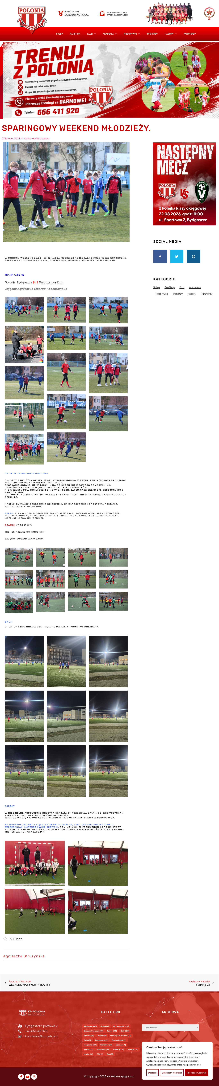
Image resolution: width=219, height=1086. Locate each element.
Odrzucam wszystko (172, 1072)
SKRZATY (106, 1045)
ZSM (100, 1054)
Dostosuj (152, 1072)
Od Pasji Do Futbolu (120, 1035)
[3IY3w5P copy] (36, 20)
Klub (125, 1031)
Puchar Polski (119, 1040)
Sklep (59, 34)
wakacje (133, 1049)
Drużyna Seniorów (93, 1031)
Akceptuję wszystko (196, 1072)
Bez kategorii (121, 1026)
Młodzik (89, 1035)
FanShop (75, 34)
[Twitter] (177, 256)
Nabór (102, 1035)
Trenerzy (152, 34)
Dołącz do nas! (71, 12)
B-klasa (105, 1026)
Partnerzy (190, 34)
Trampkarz (103, 1049)
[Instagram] (193, 256)
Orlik (88, 1040)
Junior (112, 1031)
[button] (91, 34)
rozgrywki (90, 1045)
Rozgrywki (130, 34)
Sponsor (121, 1045)
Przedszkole (101, 1040)
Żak (110, 1054)
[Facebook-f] (160, 256)
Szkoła (88, 1049)
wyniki (88, 1054)
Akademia (108, 34)
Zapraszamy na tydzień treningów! (76, 15)
